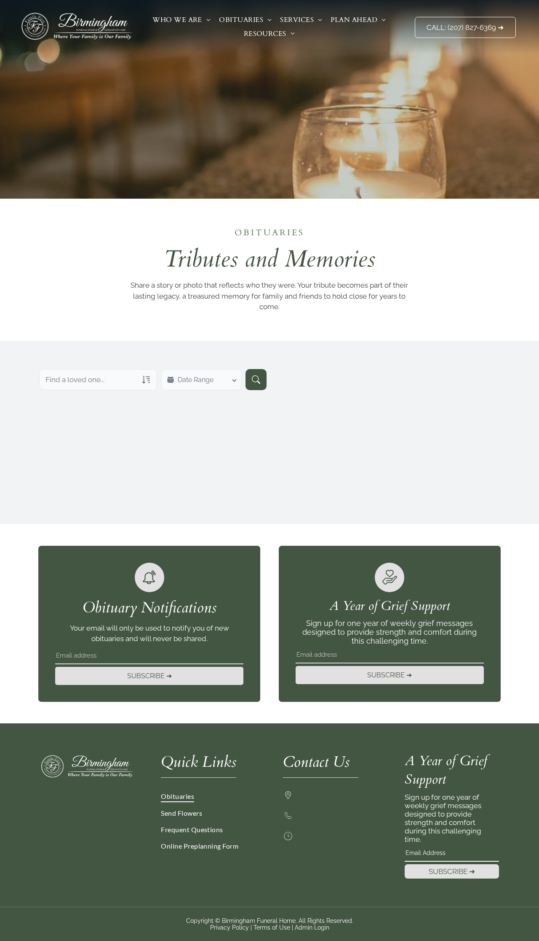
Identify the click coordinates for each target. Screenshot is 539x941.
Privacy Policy (229, 927)
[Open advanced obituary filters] (146, 380)
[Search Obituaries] (256, 379)
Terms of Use (271, 927)
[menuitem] (181, 20)
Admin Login (312, 927)
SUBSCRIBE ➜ (149, 676)
